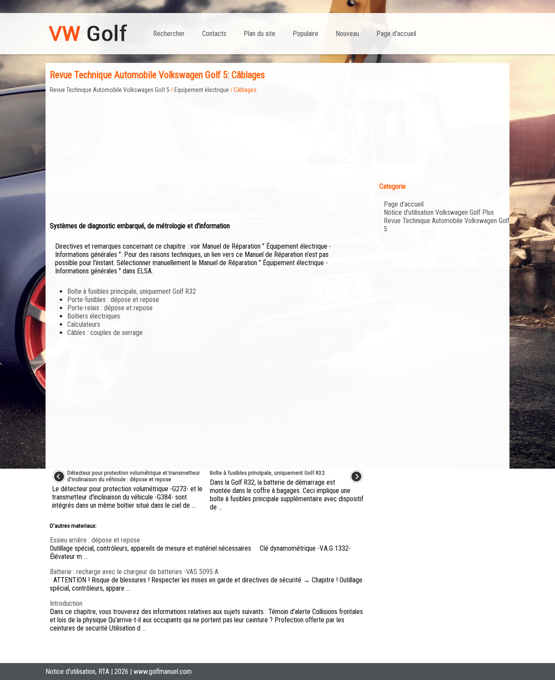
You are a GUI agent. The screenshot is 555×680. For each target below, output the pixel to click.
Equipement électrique (201, 89)
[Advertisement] (208, 154)
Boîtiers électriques (93, 316)
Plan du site (259, 34)
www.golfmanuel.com (163, 671)
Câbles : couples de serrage (105, 333)
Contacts (214, 34)
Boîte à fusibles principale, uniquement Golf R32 (131, 291)
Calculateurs (83, 324)
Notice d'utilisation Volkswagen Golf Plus (439, 212)
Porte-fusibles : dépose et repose (113, 300)
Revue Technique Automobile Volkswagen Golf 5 (110, 89)
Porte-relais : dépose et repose (110, 308)
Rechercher (169, 34)
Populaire (305, 34)
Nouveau (347, 34)
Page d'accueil (396, 34)
